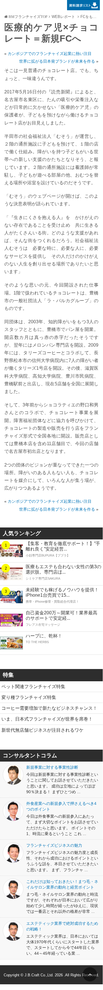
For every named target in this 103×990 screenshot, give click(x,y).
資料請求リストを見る (82, 5)
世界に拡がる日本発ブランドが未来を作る (57, 61)
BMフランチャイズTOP (27, 17)
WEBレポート (63, 17)
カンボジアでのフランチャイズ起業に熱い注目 (50, 53)
